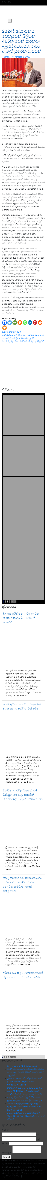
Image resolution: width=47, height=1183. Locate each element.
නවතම (12, 331)
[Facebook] (4, 322)
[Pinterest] (35, 322)
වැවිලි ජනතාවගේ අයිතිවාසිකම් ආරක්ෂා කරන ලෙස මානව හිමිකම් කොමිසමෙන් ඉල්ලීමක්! (25, 1072)
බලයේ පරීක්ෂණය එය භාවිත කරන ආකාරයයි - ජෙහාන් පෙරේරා (21, 618)
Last (38, 1139)
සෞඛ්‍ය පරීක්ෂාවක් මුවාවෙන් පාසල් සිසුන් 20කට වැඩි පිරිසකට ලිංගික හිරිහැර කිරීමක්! (26, 1116)
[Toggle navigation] (4, 20)
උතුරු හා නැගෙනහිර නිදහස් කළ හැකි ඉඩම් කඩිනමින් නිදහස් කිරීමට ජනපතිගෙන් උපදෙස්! (24, 1081)
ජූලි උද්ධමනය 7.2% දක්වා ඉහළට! (22, 1066)
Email (5, 1143)
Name (5, 1129)
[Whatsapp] (25, 322)
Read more (21, 695)
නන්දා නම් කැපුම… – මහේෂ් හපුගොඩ (24, 1088)
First (38, 1134)
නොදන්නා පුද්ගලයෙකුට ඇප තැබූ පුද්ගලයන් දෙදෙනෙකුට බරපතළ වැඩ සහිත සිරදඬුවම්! (24, 1106)
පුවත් (18, 331)
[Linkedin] (30, 322)
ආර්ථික (5, 331)
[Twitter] (9, 322)
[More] (4, 327)
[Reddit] (40, 322)
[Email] (14, 322)
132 (13, 601)
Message (7, 1152)
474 (12, 1057)
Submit (6, 1157)
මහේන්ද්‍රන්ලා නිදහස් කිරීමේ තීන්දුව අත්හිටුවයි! (23, 341)
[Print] (19, 322)
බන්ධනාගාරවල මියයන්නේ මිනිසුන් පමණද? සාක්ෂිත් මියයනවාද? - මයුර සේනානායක (23, 795)
